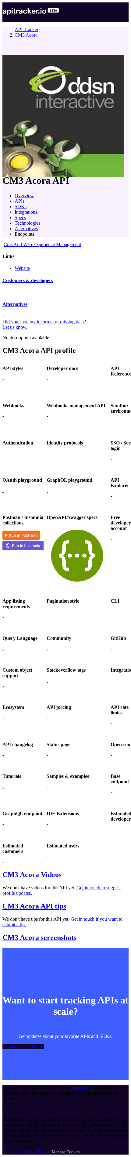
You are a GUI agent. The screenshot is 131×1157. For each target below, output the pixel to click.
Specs (20, 217)
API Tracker (26, 29)
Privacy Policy (36, 1152)
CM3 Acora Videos (32, 875)
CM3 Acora (26, 35)
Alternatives (26, 228)
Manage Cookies (66, 1152)
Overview (24, 195)
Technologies (27, 223)
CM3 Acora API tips (34, 906)
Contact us (11, 1152)
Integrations (26, 212)
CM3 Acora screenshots (39, 937)
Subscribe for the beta (23, 1046)
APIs (19, 201)
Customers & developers (27, 280)
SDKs (21, 206)
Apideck (78, 1087)
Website (22, 268)
